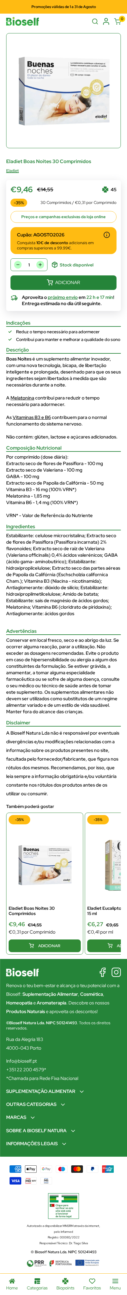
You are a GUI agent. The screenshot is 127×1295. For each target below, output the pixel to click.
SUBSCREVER (64, 689)
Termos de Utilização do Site (80, 676)
